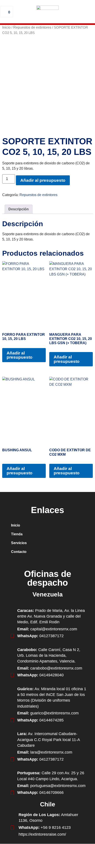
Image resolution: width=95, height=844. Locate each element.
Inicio (6, 27)
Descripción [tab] (18, 209)
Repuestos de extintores (32, 27)
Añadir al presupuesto (42, 180)
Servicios (19, 543)
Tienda (17, 534)
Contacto (19, 552)
